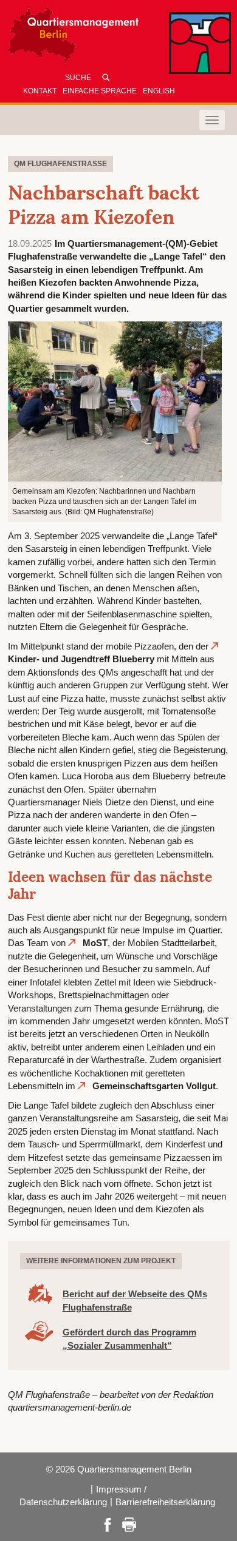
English (159, 91)
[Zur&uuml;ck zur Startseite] (118, 38)
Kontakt (40, 91)
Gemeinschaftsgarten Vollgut (154, 1086)
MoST (95, 943)
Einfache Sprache (100, 91)
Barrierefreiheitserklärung (165, 1502)
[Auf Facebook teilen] (107, 1524)
